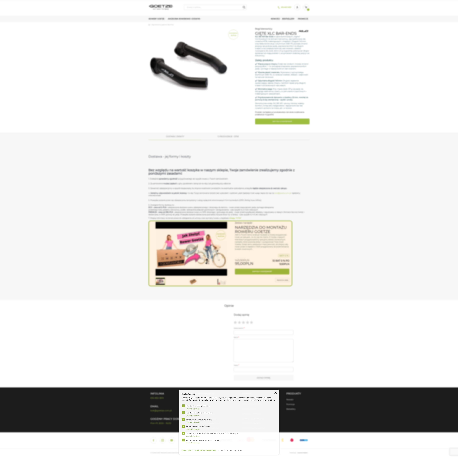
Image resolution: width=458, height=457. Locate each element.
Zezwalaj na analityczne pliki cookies (198, 426)
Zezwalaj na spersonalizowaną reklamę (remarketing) (203, 440)
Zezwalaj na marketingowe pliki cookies (199, 413)
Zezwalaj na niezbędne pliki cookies (197, 406)
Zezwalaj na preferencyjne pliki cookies (199, 419)
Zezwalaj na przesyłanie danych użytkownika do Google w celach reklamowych (212, 433)
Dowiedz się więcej (234, 450)
